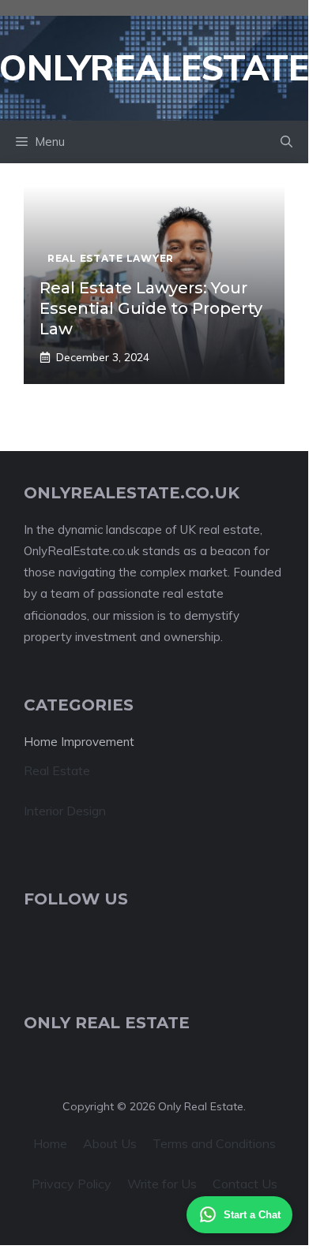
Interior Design (65, 811)
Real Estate (57, 770)
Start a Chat (252, 1215)
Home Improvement (79, 741)
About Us (110, 1143)
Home (50, 1143)
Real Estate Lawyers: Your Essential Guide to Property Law (151, 308)
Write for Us (162, 1183)
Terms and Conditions (214, 1143)
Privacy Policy (71, 1183)
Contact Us (245, 1183)
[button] (286, 142)
